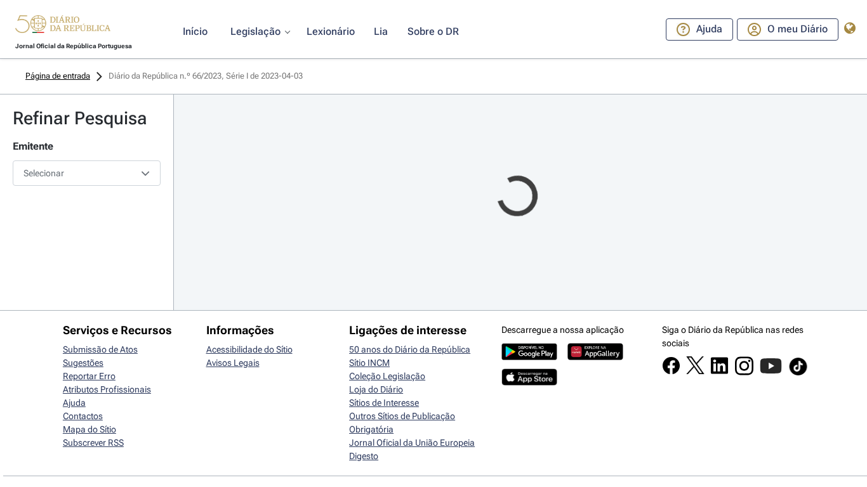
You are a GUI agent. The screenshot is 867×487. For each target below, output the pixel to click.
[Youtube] (771, 372)
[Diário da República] (62, 27)
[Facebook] (671, 372)
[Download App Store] (529, 382)
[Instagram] (744, 372)
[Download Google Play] (529, 357)
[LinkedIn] (719, 372)
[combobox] (87, 173)
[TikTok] (798, 373)
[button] (62, 26)
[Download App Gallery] (595, 357)
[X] (695, 371)
